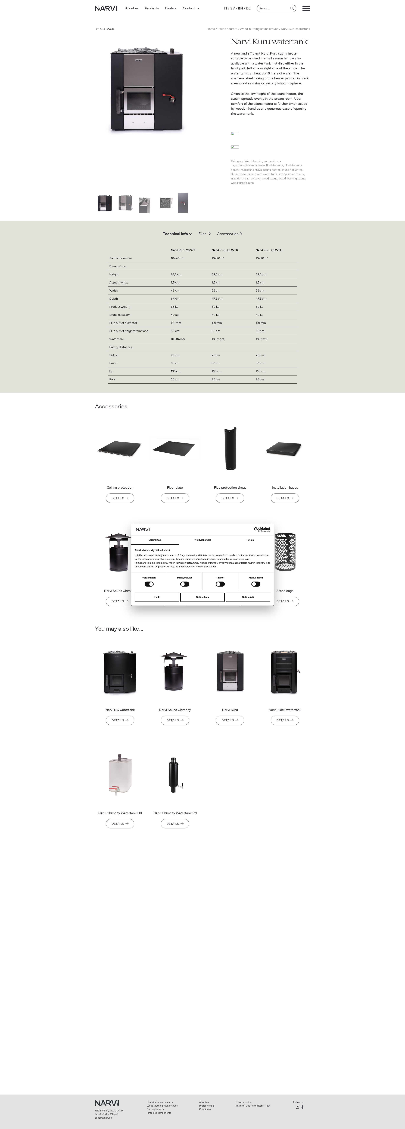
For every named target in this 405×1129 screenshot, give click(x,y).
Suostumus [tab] (155, 540)
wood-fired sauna (242, 182)
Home (211, 29)
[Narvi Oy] (106, 8)
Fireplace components (159, 1112)
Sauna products (155, 1109)
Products (152, 8)
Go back (107, 29)
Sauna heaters (227, 29)
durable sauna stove (252, 165)
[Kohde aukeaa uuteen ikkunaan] (297, 1107)
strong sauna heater (291, 174)
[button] (193, 116)
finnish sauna (274, 165)
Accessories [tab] (228, 234)
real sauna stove (251, 169)
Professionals (206, 1105)
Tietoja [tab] (250, 540)
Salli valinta (202, 597)
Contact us (191, 8)
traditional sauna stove (245, 178)
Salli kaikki (248, 597)
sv (232, 8)
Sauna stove (239, 174)
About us (132, 8)
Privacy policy (243, 1102)
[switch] (184, 584)
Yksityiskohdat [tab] (202, 540)
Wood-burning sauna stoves (259, 29)
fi (225, 8)
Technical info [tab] (176, 233)
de (248, 8)
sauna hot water (291, 169)
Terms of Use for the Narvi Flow (253, 1105)
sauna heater (271, 169)
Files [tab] (202, 234)
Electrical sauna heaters (160, 1102)
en (240, 8)
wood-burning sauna (292, 178)
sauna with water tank (262, 174)
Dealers (171, 8)
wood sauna (269, 178)
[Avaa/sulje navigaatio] (306, 8)
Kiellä (157, 597)
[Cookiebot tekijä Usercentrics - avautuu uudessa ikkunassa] (256, 529)
